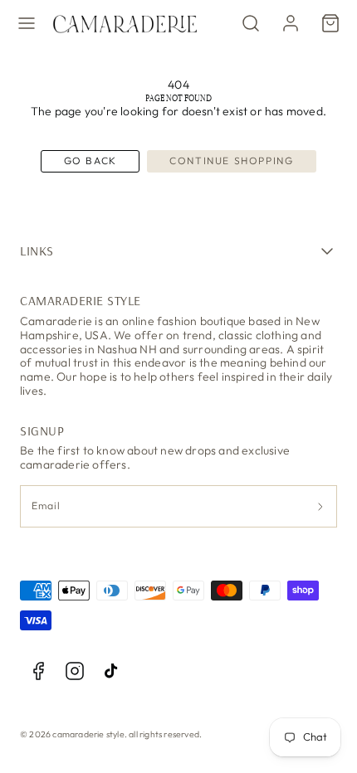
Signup (42, 430)
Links (37, 250)
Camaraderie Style (80, 300)
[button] (26, 23)
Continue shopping (231, 160)
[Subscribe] (321, 506)
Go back (90, 160)
